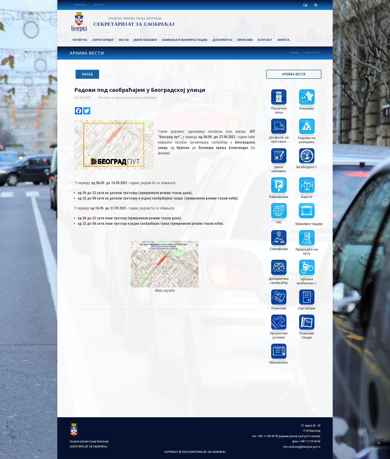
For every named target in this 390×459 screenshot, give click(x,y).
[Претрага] (315, 5)
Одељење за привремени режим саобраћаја (127, 98)
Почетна (294, 52)
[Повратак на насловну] (122, 21)
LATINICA (98, 4)
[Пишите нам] (305, 5)
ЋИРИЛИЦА (80, 4)
